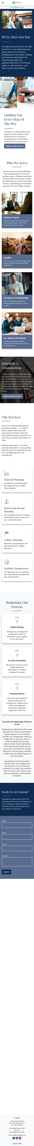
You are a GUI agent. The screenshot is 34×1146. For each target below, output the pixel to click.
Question (5, 856)
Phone (4, 844)
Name (4, 821)
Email (4, 833)
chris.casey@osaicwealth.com (17, 1135)
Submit (6, 872)
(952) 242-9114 (20, 1123)
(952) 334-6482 (19, 1121)
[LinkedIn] (17, 1138)
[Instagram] (20, 1138)
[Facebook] (13, 1138)
